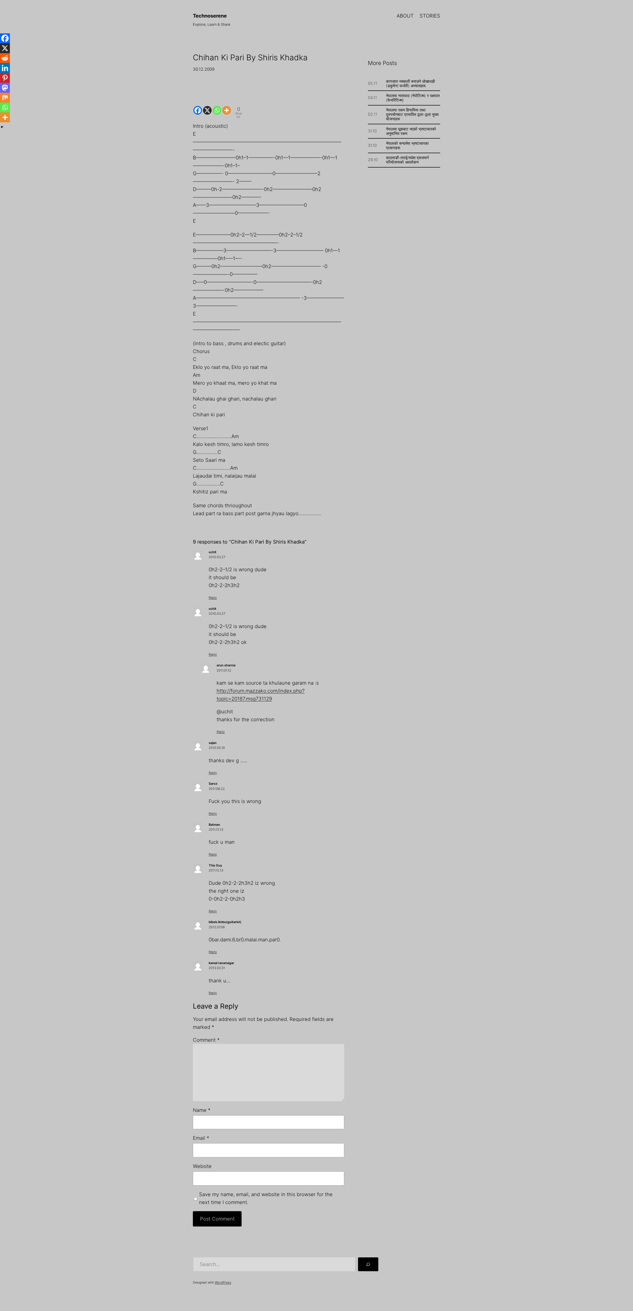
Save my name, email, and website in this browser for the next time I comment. (266, 1198)
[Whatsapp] (217, 106)
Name (201, 1110)
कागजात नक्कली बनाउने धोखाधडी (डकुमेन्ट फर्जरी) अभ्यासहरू (410, 83)
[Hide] (2, 127)
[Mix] (5, 98)
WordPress (223, 1282)
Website (202, 1166)
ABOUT (405, 16)
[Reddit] (5, 58)
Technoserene (210, 16)
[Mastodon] (5, 88)
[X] (207, 106)
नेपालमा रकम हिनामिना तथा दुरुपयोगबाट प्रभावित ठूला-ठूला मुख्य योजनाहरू (412, 114)
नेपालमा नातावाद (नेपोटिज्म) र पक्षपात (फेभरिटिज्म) (413, 97)
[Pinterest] (5, 78)
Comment (206, 1040)
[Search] (368, 1264)
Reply (213, 597)
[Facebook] (197, 106)
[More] (226, 106)
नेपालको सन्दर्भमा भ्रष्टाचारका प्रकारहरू (407, 145)
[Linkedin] (5, 68)
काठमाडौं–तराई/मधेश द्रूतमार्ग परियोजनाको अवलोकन (407, 159)
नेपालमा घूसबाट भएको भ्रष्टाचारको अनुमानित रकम (411, 131)
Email (201, 1138)
